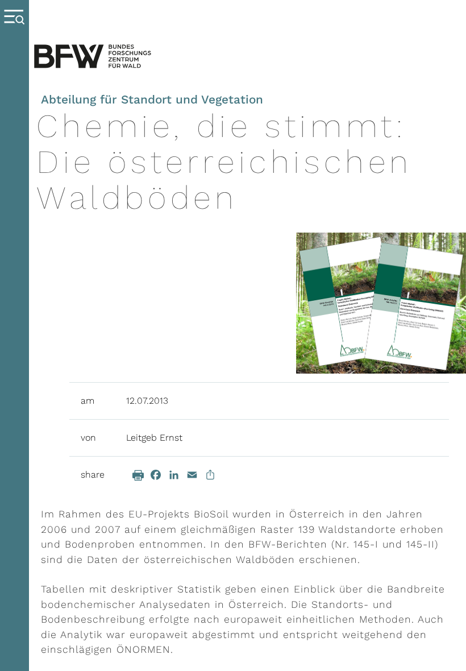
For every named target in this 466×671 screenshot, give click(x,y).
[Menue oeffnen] (14, 335)
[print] (138, 475)
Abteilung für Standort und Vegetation (152, 99)
